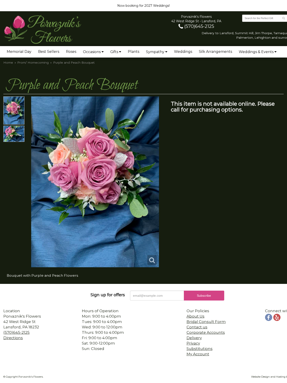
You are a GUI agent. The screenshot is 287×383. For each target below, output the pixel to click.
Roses (71, 51)
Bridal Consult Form (206, 321)
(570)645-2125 (198, 26)
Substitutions (200, 348)
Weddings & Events (256, 52)
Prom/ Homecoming (33, 62)
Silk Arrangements (215, 51)
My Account (198, 354)
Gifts (114, 52)
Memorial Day (19, 51)
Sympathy (155, 52)
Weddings (183, 51)
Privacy (193, 343)
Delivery (194, 338)
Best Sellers (48, 51)
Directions (13, 338)
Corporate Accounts (206, 332)
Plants (133, 51)
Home (8, 62)
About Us (195, 316)
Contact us (197, 327)
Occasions (92, 52)
